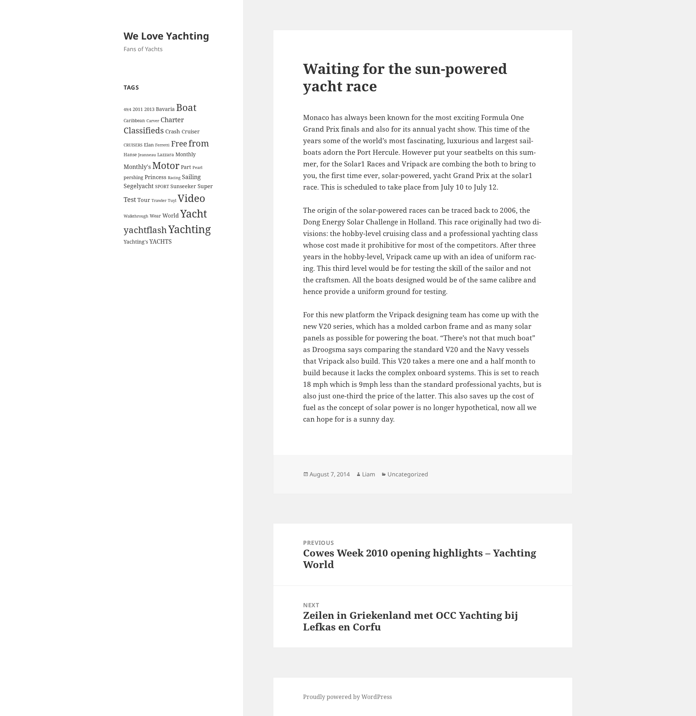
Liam (368, 474)
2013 (149, 109)
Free (179, 143)
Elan (149, 144)
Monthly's (137, 167)
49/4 (127, 109)
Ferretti (162, 145)
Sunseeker (183, 186)
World (170, 215)
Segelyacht (139, 186)
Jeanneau (147, 154)
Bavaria (165, 108)
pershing (133, 177)
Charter (172, 119)
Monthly (185, 154)
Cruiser (191, 131)
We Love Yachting (166, 35)
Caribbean (134, 120)
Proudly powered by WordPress (347, 697)
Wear (155, 216)
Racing (174, 177)
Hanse (130, 155)
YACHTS (160, 241)
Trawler (159, 200)
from (198, 143)
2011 (138, 109)
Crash (172, 131)
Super (205, 186)
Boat (186, 107)
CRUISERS (133, 145)
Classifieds (144, 130)
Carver (152, 120)
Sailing (191, 177)
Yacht (193, 213)
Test (130, 199)
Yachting (189, 229)
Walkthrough (136, 216)
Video (191, 198)
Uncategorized (408, 474)
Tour (143, 199)
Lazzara (165, 155)
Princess (155, 177)
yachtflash (145, 230)
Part (186, 167)
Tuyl (172, 200)
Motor (165, 165)
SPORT (162, 186)
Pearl (197, 167)
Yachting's (136, 241)
